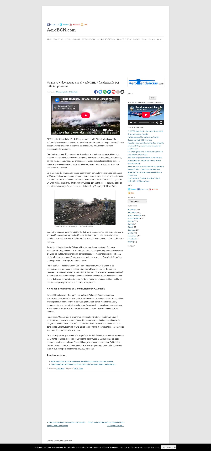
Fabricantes (110, 39)
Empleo (128, 39)
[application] (146, 114)
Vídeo (81, 369)
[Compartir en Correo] (122, 93)
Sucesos (144, 39)
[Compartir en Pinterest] (114, 93)
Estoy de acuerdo (169, 447)
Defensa (100, 39)
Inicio (49, 39)
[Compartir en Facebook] (96, 93)
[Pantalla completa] (161, 122)
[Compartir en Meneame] (118, 93)
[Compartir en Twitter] (100, 93)
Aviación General (88, 39)
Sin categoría (132, 239)
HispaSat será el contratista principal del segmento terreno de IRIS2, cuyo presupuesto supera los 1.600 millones (146, 146)
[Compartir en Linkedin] (109, 93)
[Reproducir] (131, 122)
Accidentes (60, 369)
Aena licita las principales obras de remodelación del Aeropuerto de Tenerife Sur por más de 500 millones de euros (145, 160)
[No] (208, 447)
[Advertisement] (105, 14)
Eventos (152, 39)
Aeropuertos (58, 39)
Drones (136, 39)
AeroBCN (61, 29)
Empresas (120, 39)
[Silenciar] (157, 122)
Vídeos (159, 39)
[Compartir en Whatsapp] (105, 93)
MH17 (76, 369)
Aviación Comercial (72, 39)
